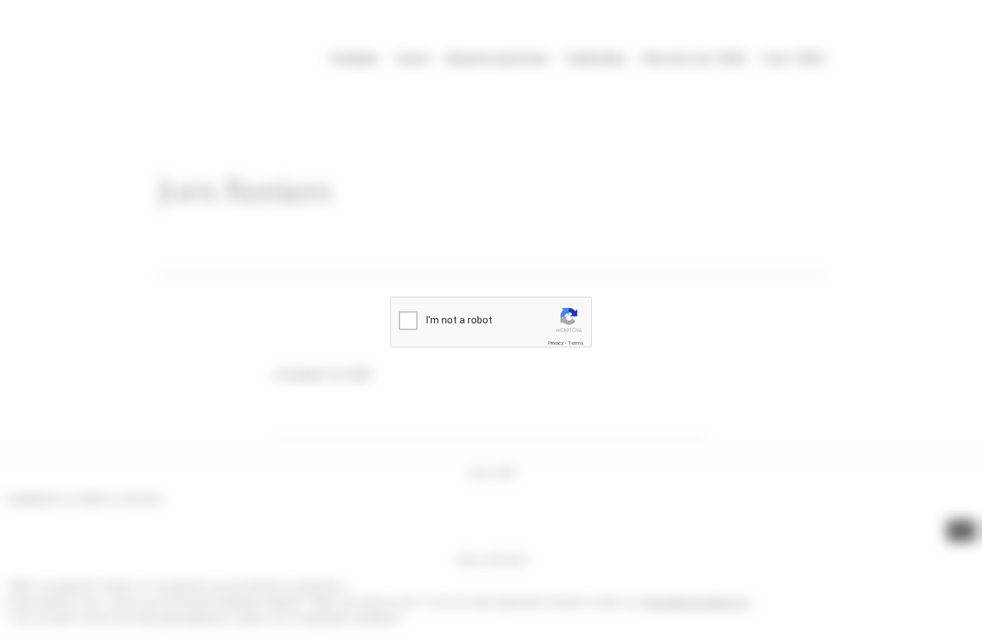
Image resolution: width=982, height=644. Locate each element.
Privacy (556, 343)
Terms (576, 343)
